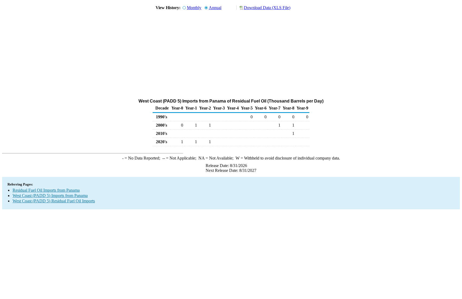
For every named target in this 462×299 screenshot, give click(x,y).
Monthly (194, 7)
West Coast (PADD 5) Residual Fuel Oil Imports (54, 201)
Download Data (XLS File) (267, 7)
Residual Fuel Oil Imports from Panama (46, 190)
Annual (215, 7)
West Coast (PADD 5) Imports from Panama (50, 195)
